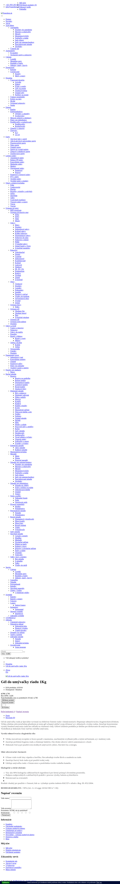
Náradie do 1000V (22, 485)
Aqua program (20, 647)
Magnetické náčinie (22, 410)
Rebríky (13, 586)
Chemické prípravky (17, 622)
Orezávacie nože (21, 502)
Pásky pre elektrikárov (18, 120)
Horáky (18, 506)
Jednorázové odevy (22, 229)
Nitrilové (18, 267)
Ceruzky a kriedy (21, 536)
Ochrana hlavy (15, 305)
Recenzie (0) (10, 718)
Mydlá (12, 101)
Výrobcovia (10, 865)
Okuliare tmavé (20, 313)
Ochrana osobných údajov (15, 828)
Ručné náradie (11, 374)
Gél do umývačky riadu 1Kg (16, 666)
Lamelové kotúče (21, 385)
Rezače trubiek (20, 525)
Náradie (18, 513)
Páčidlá (17, 420)
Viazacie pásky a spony (19, 202)
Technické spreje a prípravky (21, 55)
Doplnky (18, 227)
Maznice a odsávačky (23, 32)
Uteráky (13, 351)
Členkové (18, 284)
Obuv (12, 282)
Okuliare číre (20, 311)
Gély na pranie (20, 88)
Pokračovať (6, 815)
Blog (7, 839)
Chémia (8, 57)
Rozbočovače (20, 126)
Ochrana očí (14, 309)
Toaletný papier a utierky (19, 368)
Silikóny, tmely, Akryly (18, 65)
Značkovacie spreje (17, 154)
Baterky (13, 597)
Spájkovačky (20, 435)
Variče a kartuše (16, 635)
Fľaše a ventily (20, 86)
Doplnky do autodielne (23, 30)
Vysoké (18, 301)
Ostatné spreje (15, 147)
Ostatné (13, 362)
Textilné (18, 275)
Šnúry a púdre (20, 551)
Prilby (17, 307)
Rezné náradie (15, 517)
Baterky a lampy (16, 599)
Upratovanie (14, 72)
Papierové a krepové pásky (20, 175)
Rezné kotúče (20, 387)
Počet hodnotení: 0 (8, 712)
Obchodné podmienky (14, 826)
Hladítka (18, 538)
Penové (18, 173)
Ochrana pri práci (12, 208)
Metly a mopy (20, 76)
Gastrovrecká (15, 187)
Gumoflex (14, 580)
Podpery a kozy (21, 546)
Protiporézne (19, 271)
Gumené (18, 257)
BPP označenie (15, 210)
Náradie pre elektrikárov (19, 483)
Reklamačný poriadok (14, 833)
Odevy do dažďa (16, 332)
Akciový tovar (11, 863)
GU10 (17, 135)
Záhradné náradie (16, 637)
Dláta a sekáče (20, 397)
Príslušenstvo (20, 509)
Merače (18, 34)
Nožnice (18, 416)
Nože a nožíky (15, 496)
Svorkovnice (19, 116)
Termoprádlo (15, 349)
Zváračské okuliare (22, 317)
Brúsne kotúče (20, 380)
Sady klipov (19, 40)
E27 (16, 133)
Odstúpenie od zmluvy (14, 830)
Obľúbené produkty (13, 852)
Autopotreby (10, 51)
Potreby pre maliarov (13, 370)
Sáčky (12, 194)
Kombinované (20, 261)
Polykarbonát (15, 584)
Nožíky (18, 414)
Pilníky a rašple (20, 425)
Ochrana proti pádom (18, 322)
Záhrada (9, 620)
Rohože (13, 70)
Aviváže (18, 82)
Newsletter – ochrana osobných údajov (20, 835)
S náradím (18, 561)
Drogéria (9, 78)
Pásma (17, 458)
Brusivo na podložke (22, 378)
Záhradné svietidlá (17, 616)
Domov (8, 19)
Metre (17, 456)
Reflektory (14, 607)
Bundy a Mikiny (16, 336)
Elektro (8, 107)
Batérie (13, 109)
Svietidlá (9, 595)
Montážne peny (16, 61)
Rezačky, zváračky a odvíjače (21, 191)
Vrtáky (17, 527)
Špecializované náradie (23, 44)
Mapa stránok (11, 870)
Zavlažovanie (15, 645)
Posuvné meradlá (21, 460)
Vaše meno (5, 798)
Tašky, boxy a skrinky (18, 557)
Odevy (12, 223)
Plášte (17, 242)
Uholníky (18, 553)
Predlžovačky (20, 124)
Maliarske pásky (16, 164)
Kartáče (18, 401)
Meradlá (13, 454)
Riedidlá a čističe (16, 63)
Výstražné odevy (21, 244)
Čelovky (13, 601)
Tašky (12, 198)
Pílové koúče (20, 521)
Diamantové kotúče (22, 383)
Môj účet (9, 848)
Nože (17, 500)
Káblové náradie (21, 450)
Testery (17, 494)
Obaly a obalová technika (15, 183)
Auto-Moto (10, 25)
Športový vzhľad (21, 294)
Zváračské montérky (22, 248)
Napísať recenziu (22, 712)
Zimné (17, 278)
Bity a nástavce (20, 393)
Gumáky (18, 288)
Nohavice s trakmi (21, 240)
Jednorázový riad (16, 357)
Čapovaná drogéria (17, 80)
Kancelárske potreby (18, 359)
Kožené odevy (20, 231)
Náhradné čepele (21, 498)
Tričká (17, 347)
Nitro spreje (14, 145)
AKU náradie (20, 448)
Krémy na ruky (16, 99)
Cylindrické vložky (22, 593)
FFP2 (17, 215)
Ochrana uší (14, 320)
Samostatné (19, 609)
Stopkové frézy (20, 389)
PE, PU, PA (19, 269)
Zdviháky (18, 46)
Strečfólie (13, 196)
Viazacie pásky (20, 439)
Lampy (13, 603)
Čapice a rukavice (17, 328)
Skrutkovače (19, 433)
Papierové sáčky (16, 364)
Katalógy (9, 824)
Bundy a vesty (20, 338)
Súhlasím (5, 882)
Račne (17, 429)
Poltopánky (19, 290)
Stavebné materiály (17, 588)
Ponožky (13, 334)
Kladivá (18, 404)
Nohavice (13, 330)
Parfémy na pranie (21, 95)
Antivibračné (20, 252)
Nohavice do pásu (21, 238)
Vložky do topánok (22, 296)
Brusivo (13, 376)
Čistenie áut (14, 49)
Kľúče (17, 408)
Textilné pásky (15, 179)
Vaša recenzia (6, 808)
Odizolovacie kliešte (22, 490)
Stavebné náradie (16, 534)
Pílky (17, 422)
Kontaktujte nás (11, 861)
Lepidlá (13, 59)
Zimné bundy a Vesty (23, 246)
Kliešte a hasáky (21, 406)
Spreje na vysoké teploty (19, 149)
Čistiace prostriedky (17, 97)
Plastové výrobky (21, 628)
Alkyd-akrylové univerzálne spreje (23, 141)
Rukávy (18, 273)
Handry (18, 74)
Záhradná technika (22, 643)
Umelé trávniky (20, 630)
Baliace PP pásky (16, 160)
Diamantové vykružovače (24, 519)
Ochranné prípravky (17, 103)
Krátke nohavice (21, 233)
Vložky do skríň (21, 565)
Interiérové (19, 614)
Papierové (18, 170)
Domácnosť (10, 67)
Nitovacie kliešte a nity (23, 412)
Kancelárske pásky (17, 162)
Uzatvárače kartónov (18, 200)
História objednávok (13, 850)
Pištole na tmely (21, 544)
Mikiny (17, 341)
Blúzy (17, 225)
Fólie (12, 185)
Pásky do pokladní (17, 366)
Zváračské (19, 280)
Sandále (18, 292)
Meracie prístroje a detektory (20, 118)
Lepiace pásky (11, 156)
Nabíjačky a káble (21, 38)
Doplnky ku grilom (17, 632)
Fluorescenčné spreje (18, 143)
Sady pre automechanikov (24, 42)
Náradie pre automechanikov (21, 462)
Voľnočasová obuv (22, 299)
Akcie (8, 23)
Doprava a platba (12, 837)
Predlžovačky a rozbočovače (21, 122)
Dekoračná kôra (21, 626)
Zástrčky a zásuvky (17, 128)
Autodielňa (14, 28)
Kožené (18, 263)
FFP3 (17, 217)
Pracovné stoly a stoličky (24, 427)
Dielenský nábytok (22, 395)
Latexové (18, 265)
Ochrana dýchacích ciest (19, 212)
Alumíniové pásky (17, 158)
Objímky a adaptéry (22, 114)
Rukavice (13, 250)
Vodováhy (19, 555)
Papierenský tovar (12, 355)
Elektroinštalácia (16, 112)
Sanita (12, 105)
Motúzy (13, 166)
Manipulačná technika (18, 452)
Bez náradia (19, 559)
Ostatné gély (19, 93)
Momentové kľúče (22, 36)
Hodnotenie (5, 813)
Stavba (8, 567)
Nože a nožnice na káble (24, 488)
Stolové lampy (20, 605)
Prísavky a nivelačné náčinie (25, 548)
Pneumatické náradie (18, 511)
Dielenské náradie (17, 391)
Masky (17, 221)
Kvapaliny (14, 53)
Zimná (17, 303)
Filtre (17, 219)
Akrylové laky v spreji (18, 139)
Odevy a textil (11, 326)
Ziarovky (13, 131)
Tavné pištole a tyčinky (23, 437)
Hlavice (18, 399)
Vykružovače (20, 530)
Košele (17, 345)
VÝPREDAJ (10, 618)
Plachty (13, 189)
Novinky (9, 21)
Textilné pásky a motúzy (19, 181)
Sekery (17, 641)
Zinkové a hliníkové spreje (20, 152)
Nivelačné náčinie (21, 542)
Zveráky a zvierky (21, 443)
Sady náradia (20, 431)
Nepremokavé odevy (22, 236)
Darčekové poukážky (13, 867)
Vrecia (12, 204)
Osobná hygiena (21, 91)
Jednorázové (19, 259)
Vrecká (13, 206)
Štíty (16, 315)
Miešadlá (18, 540)
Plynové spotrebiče (17, 504)
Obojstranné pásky (17, 168)
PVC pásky (14, 177)
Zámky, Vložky (16, 590)
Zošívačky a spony (22, 441)
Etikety (17, 84)
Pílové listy (19, 523)
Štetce (12, 372)
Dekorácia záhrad (16, 624)
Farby (8, 137)
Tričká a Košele (16, 343)
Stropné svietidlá (16, 611)
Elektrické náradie (17, 446)
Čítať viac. (99, 882)
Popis (8, 716)
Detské (17, 254)
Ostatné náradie (20, 418)
